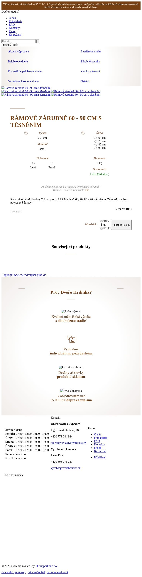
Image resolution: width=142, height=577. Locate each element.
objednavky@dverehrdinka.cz (68, 442)
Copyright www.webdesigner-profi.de (23, 274)
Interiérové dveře (91, 51)
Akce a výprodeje (18, 51)
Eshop (12, 31)
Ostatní (85, 81)
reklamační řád (36, 572)
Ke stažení (15, 34)
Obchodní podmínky (13, 572)
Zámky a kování (90, 71)
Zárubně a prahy (90, 61)
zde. (87, 190)
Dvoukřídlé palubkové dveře (25, 71)
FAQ (12, 24)
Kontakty (14, 27)
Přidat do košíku (107, 225)
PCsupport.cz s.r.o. (47, 566)
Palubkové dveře (18, 61)
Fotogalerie (15, 21)
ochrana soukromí (57, 572)
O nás (12, 17)
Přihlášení (100, 457)
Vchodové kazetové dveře (23, 81)
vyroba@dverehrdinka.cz (65, 468)
